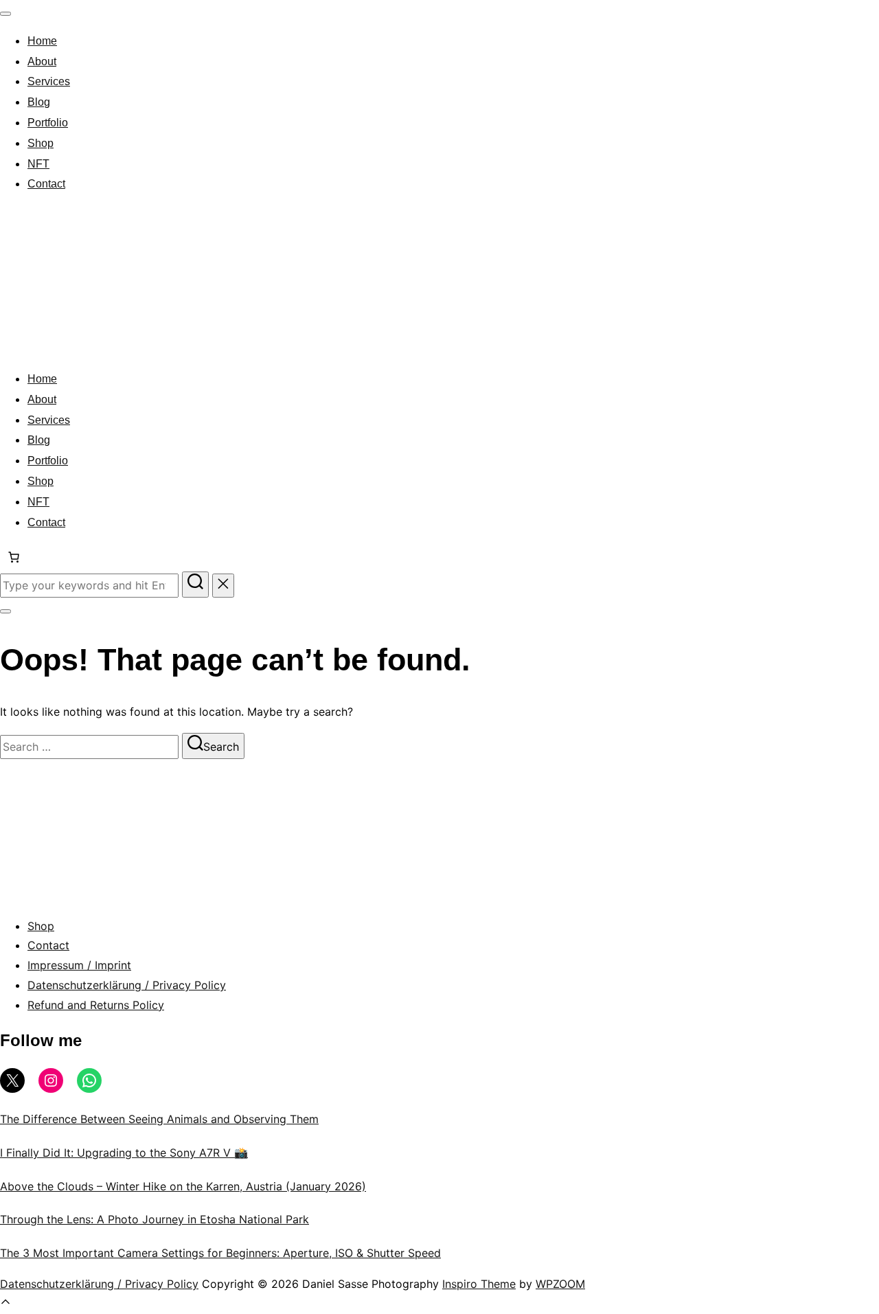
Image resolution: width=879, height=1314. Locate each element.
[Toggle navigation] (5, 14)
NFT (38, 164)
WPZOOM (560, 1284)
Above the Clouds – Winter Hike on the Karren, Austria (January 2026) (183, 1186)
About (41, 61)
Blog (38, 102)
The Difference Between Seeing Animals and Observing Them (159, 1119)
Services (48, 81)
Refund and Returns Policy (95, 1005)
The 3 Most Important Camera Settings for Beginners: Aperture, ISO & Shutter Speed (220, 1253)
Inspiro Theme (479, 1284)
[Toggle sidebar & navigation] (5, 611)
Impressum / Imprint (79, 965)
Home (42, 41)
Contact (46, 184)
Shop (40, 143)
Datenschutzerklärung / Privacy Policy (126, 985)
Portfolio (47, 122)
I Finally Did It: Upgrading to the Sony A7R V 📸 (124, 1152)
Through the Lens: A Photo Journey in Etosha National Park (154, 1219)
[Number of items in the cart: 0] (13, 557)
